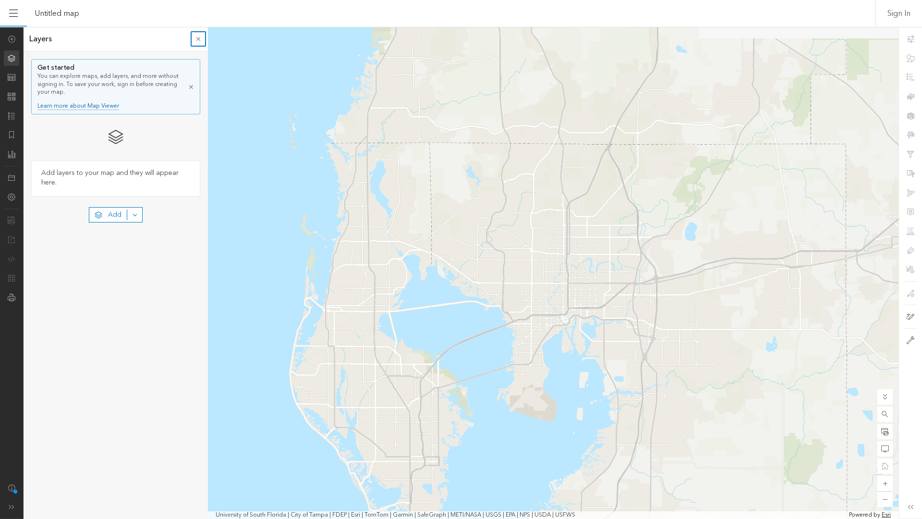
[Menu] (13, 13)
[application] (461, 273)
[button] (885, 414)
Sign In (898, 13)
